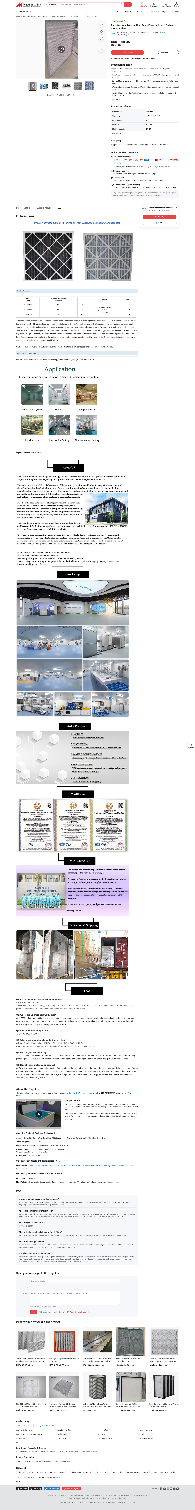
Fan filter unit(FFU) (63, 1434)
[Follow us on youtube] (171, 1489)
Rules (177, 11)
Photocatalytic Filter (63, 1461)
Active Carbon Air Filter (26, 1477)
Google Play (35, 1489)
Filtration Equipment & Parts (60, 16)
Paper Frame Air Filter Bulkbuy (49, 1477)
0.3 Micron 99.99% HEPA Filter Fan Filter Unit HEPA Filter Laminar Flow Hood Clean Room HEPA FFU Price (97, 1361)
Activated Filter (102, 1472)
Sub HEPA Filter (64, 1165)
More (18, 1482)
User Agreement (110, 1502)
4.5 (152, 210)
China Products (63, 1495)
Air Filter (76, 16)
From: (27, 1281)
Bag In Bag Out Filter (105, 1438)
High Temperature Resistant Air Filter (29, 1434)
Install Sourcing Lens (72, 1489)
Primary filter (61, 1438)
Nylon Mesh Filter (77, 1165)
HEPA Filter (33, 1165)
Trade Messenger (52, 1489)
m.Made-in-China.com (103, 1498)
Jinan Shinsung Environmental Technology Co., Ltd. (133, 32)
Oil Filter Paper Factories (37, 1472)
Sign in (176, 6)
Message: (25, 1293)
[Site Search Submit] (128, 4)
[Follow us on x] (164, 1489)
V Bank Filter (89, 1165)
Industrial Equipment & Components (35, 16)
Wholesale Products (97, 1495)
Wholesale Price (111, 1495)
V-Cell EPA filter (103, 1430)
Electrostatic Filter (24, 1461)
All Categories (24, 11)
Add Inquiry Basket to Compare (61, 95)
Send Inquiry (127, 52)
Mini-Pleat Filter (101, 1165)
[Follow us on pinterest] (174, 1489)
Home (18, 16)
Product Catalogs (48, 1425)
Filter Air (21, 1472)
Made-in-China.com (88, 1498)
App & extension (151, 11)
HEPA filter (101, 1434)
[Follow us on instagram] (168, 1489)
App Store (22, 1489)
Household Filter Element (25, 1430)
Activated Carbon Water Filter (137, 1472)
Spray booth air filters (64, 1430)
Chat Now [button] (164, 53)
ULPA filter (141, 1434)
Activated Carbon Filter (89, 16)
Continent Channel (123, 1495)
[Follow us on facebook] (161, 1489)
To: (28, 1287)
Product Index (136, 1495)
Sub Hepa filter (21, 1438)
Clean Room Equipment (146, 1438)
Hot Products (52, 1495)
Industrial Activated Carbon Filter (164, 1472)
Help (138, 11)
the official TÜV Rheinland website (82, 1093)
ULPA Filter (53, 1165)
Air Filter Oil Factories (57, 1472)
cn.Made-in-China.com (119, 1498)
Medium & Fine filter (145, 1430)
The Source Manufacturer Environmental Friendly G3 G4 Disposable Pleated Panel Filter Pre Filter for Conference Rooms (30, 1361)
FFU (46, 1165)
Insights (145, 1495)
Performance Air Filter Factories (81, 1472)
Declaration (121, 1502)
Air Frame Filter (117, 1472)
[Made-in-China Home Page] (28, 4)
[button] (121, 4)
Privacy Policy (132, 1502)
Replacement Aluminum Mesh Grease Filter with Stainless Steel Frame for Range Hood (64, 1406)
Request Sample (149, 58)
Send (33, 1312)
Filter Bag (24, 1168)
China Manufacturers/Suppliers (79, 1495)
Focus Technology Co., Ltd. (81, 1502)
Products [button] (52, 4)
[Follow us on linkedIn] (177, 1489)
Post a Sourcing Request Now (79, 1312)
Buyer (127, 11)
